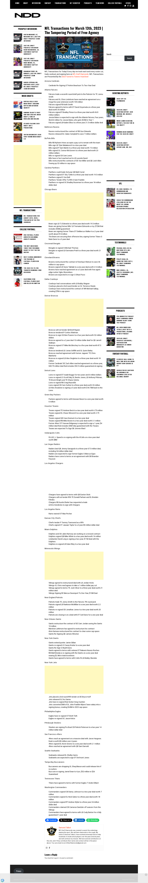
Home (17, 3)
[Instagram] (47, 848)
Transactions (60, 3)
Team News (100, 3)
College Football (115, 3)
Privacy (18, 871)
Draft (25, 3)
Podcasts (88, 3)
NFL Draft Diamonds (81, 74)
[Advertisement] (74, 206)
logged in (57, 858)
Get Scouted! (75, 3)
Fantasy (48, 3)
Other (128, 3)
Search (109, 54)
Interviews (36, 3)
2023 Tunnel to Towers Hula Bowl (75, 77)
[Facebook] (49, 848)
